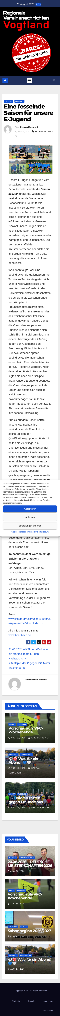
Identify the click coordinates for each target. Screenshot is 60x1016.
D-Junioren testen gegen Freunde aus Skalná (25, 802)
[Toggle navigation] (29, 80)
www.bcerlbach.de (19, 635)
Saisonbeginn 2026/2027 (29, 931)
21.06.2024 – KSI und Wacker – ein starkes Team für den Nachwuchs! (28, 654)
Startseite (16, 1001)
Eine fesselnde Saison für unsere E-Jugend (28, 113)
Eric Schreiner (40, 738)
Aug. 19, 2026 (18, 738)
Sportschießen (27, 858)
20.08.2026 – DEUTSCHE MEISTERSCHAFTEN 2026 (30, 864)
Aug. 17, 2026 (18, 768)
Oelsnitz (12, 858)
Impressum (44, 532)
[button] (54, 80)
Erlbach (8, 101)
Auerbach (13, 927)
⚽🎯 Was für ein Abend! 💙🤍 (23, 760)
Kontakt (31, 1001)
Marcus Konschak (29, 127)
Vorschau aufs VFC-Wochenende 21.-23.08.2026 (25, 732)
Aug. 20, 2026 (17, 871)
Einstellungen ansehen (30, 525)
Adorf (12, 724)
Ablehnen (30, 517)
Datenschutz (32, 532)
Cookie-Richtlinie (18, 532)
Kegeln (23, 927)
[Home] (5, 80)
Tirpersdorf (26, 755)
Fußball (19, 101)
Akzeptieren (30, 508)
